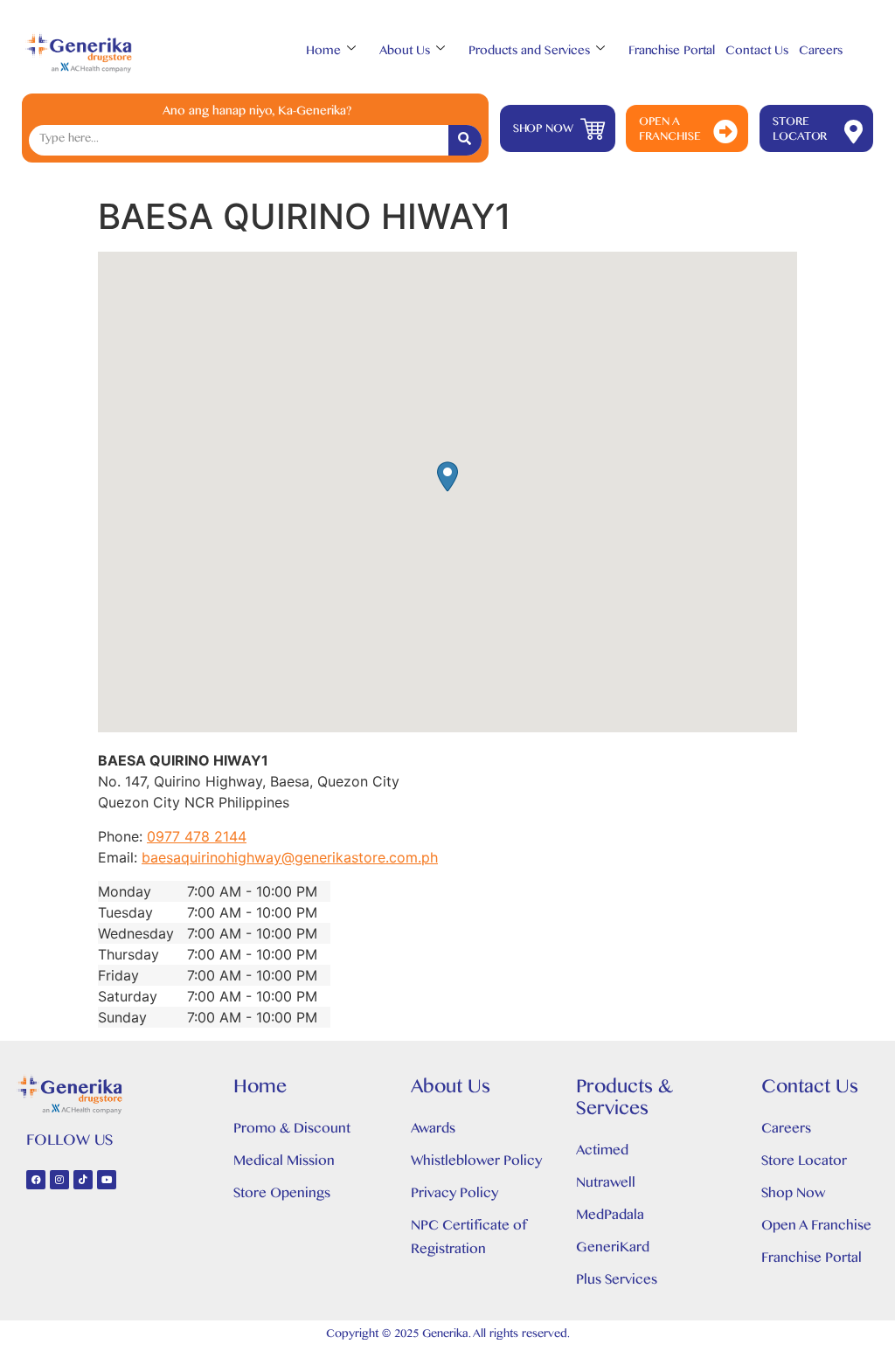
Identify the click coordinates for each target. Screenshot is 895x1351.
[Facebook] (35, 1179)
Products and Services (529, 53)
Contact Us (756, 53)
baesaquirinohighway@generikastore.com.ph (290, 857)
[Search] (465, 140)
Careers (820, 53)
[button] (447, 476)
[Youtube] (106, 1179)
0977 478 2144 (196, 836)
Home (323, 53)
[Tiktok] (83, 1179)
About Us (404, 53)
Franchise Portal (671, 53)
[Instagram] (59, 1179)
